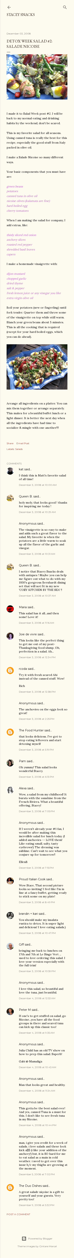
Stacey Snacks (21, 14)
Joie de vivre (28, 634)
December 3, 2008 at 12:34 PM (37, 657)
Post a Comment (18, 1214)
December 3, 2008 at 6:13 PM (36, 776)
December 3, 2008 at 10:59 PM (37, 971)
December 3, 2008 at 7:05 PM (37, 811)
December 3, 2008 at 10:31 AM (37, 553)
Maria (23, 607)
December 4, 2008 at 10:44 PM (37, 1125)
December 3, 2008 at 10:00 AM (38, 484)
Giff (21, 944)
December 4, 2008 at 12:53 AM (37, 998)
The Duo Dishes (30, 1186)
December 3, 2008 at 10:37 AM (37, 595)
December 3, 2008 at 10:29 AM (37, 512)
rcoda (23, 669)
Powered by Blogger (40, 1238)
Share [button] (10, 443)
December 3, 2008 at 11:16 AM (36, 622)
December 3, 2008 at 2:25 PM (36, 718)
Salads (19, 449)
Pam (22, 761)
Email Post (22, 443)
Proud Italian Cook (32, 879)
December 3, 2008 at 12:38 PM (37, 691)
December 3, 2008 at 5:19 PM (36, 749)
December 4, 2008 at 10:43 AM (37, 1067)
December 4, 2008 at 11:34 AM (37, 1090)
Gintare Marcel (48, 1246)
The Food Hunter (31, 730)
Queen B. (25, 496)
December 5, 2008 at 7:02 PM (37, 1174)
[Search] (64, 6)
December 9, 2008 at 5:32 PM (36, 1205)
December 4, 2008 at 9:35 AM (36, 1032)
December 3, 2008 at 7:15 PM (36, 867)
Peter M (25, 1010)
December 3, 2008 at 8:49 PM (37, 902)
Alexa (23, 788)
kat (21, 469)
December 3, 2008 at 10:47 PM (37, 933)
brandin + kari (28, 914)
